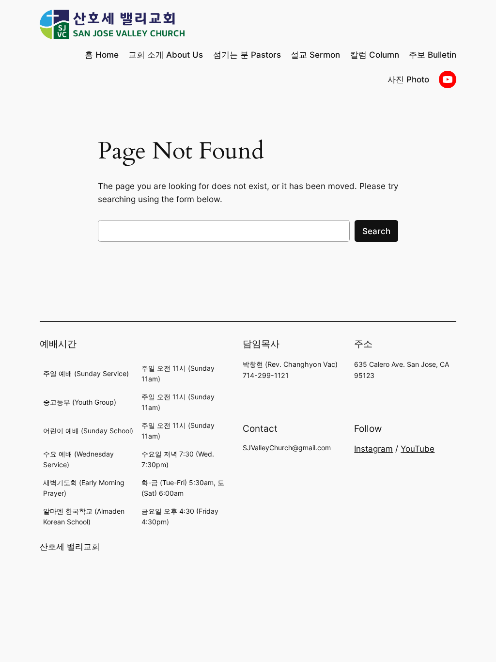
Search (376, 231)
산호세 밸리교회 (70, 547)
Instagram (373, 449)
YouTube (417, 449)
